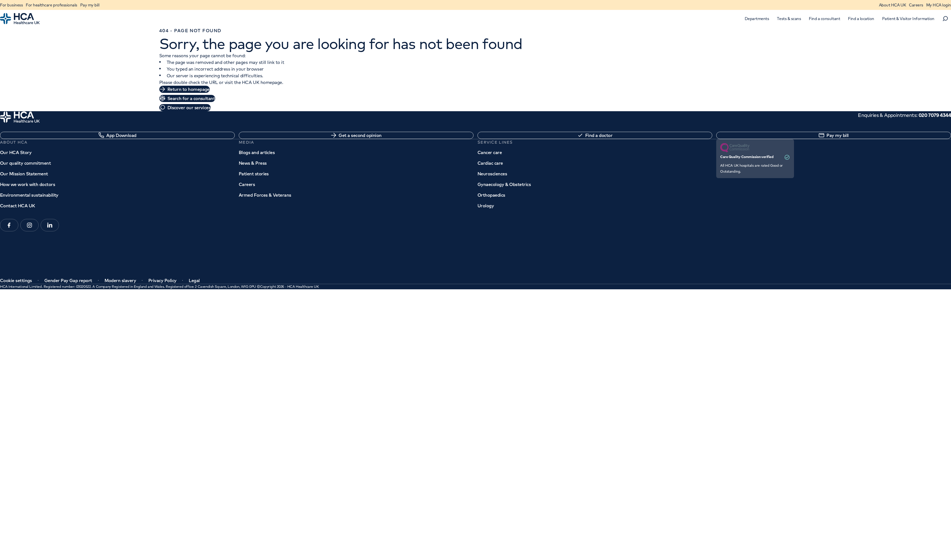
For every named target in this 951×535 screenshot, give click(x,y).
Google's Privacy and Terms (480, 74)
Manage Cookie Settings (453, 87)
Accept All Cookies (494, 87)
